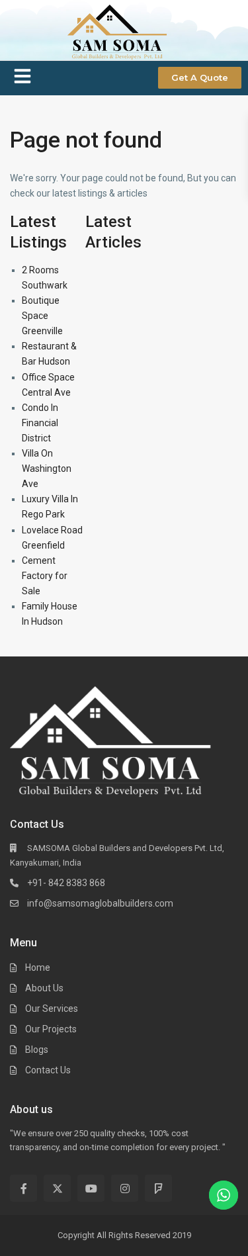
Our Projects (51, 1029)
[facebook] (23, 1188)
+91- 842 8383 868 (66, 882)
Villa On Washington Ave (46, 468)
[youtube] (90, 1188)
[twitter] (57, 1188)
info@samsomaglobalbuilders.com (100, 903)
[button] (22, 78)
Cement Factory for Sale (44, 575)
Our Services (51, 1008)
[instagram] (124, 1188)
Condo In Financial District (40, 422)
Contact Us (48, 1070)
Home (37, 967)
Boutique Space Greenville (42, 315)
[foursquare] (158, 1188)
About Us (44, 988)
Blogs (36, 1049)
